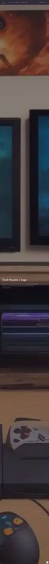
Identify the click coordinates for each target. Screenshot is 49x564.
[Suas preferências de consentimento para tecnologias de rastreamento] (47, 562)
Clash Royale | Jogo (14, 280)
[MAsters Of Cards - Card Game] (3, 2)
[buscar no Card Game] (46, 2)
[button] (17, 2)
